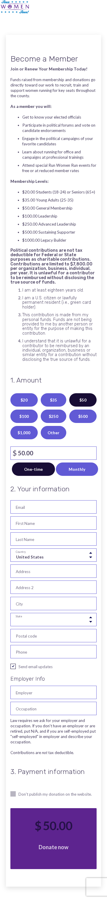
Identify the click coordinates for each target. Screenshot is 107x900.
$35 (53, 400)
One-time (33, 469)
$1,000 (24, 432)
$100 (24, 416)
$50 (82, 400)
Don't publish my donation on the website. (55, 794)
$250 (53, 416)
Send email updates (35, 666)
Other (53, 432)
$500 (83, 416)
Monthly (77, 469)
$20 (24, 400)
